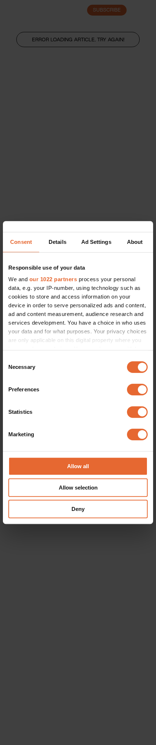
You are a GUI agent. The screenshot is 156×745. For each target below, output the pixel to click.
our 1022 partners (53, 279)
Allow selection (78, 487)
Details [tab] (57, 242)
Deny (78, 509)
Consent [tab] (21, 242)
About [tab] (135, 242)
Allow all (78, 466)
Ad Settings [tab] (96, 242)
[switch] (137, 389)
